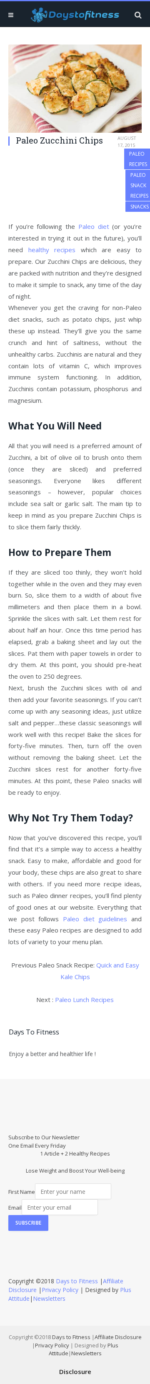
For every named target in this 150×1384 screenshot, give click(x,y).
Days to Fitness (77, 1281)
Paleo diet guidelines (95, 919)
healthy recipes (52, 250)
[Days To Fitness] (75, 14)
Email (15, 1207)
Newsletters (49, 1298)
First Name (21, 1191)
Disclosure (75, 1371)
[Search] (137, 14)
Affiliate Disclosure (118, 1337)
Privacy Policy (60, 1290)
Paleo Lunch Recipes (84, 999)
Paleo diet (93, 226)
